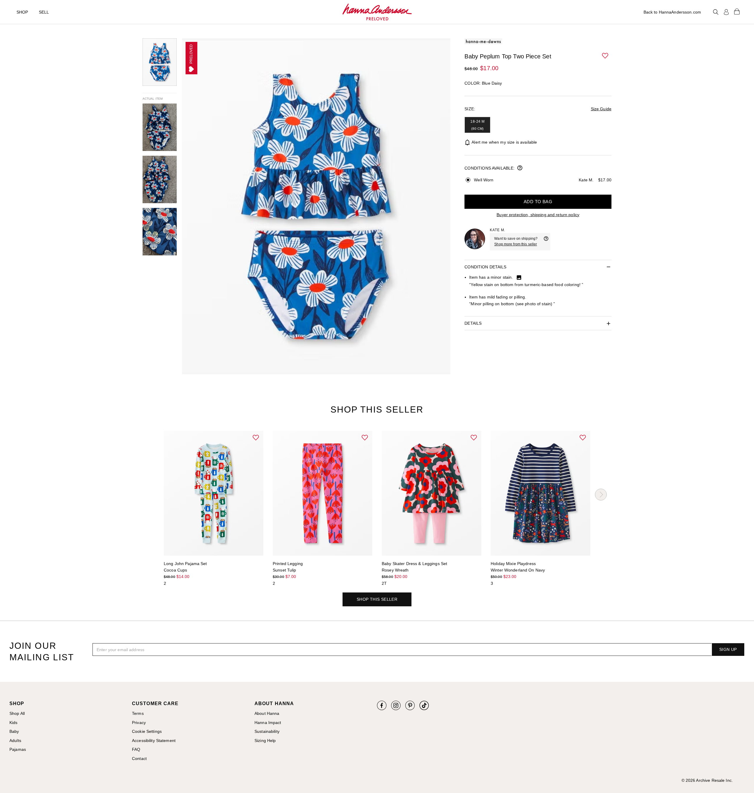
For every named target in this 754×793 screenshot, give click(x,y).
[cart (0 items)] (737, 11)
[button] (605, 56)
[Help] (546, 241)
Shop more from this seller (515, 244)
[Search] (715, 12)
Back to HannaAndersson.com (672, 12)
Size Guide (601, 108)
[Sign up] (726, 12)
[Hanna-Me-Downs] (377, 12)
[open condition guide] (520, 168)
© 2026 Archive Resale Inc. (707, 780)
